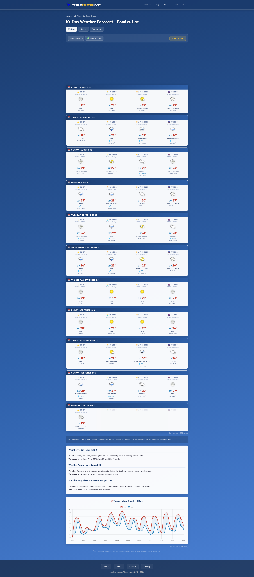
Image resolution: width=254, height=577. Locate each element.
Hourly (83, 29)
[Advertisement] (127, 63)
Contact (132, 566)
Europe (157, 5)
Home (106, 566)
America (69, 16)
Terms (118, 566)
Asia (166, 5)
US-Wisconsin (79, 16)
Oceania (174, 5)
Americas (147, 5)
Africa (184, 5)
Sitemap (147, 566)
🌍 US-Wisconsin (94, 38)
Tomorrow (96, 29)
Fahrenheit (177, 38)
